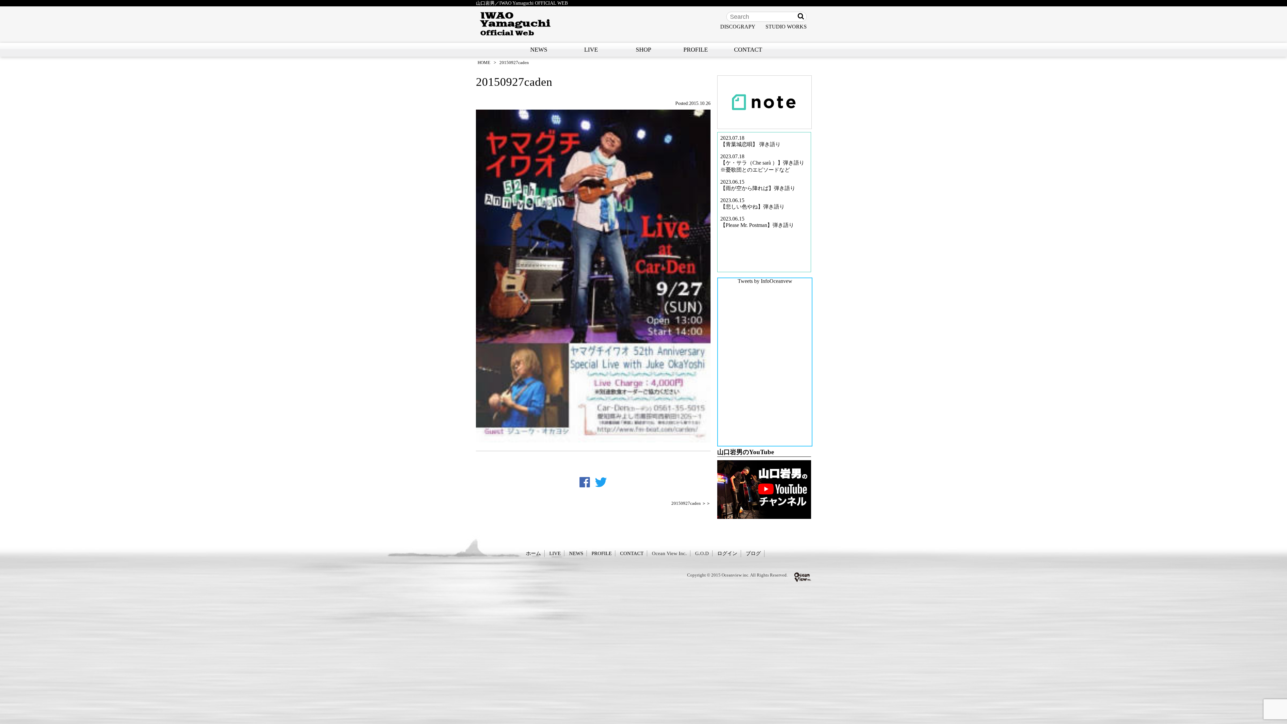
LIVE (591, 49)
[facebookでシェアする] (584, 482)
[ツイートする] (601, 482)
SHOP (643, 49)
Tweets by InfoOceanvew (765, 281)
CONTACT (748, 49)
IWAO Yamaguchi (515, 23)
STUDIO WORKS (786, 26)
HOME (484, 62)
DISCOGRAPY (737, 26)
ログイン (727, 553)
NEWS (538, 49)
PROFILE (695, 49)
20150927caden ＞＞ (691, 503)
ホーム (533, 553)
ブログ (753, 553)
